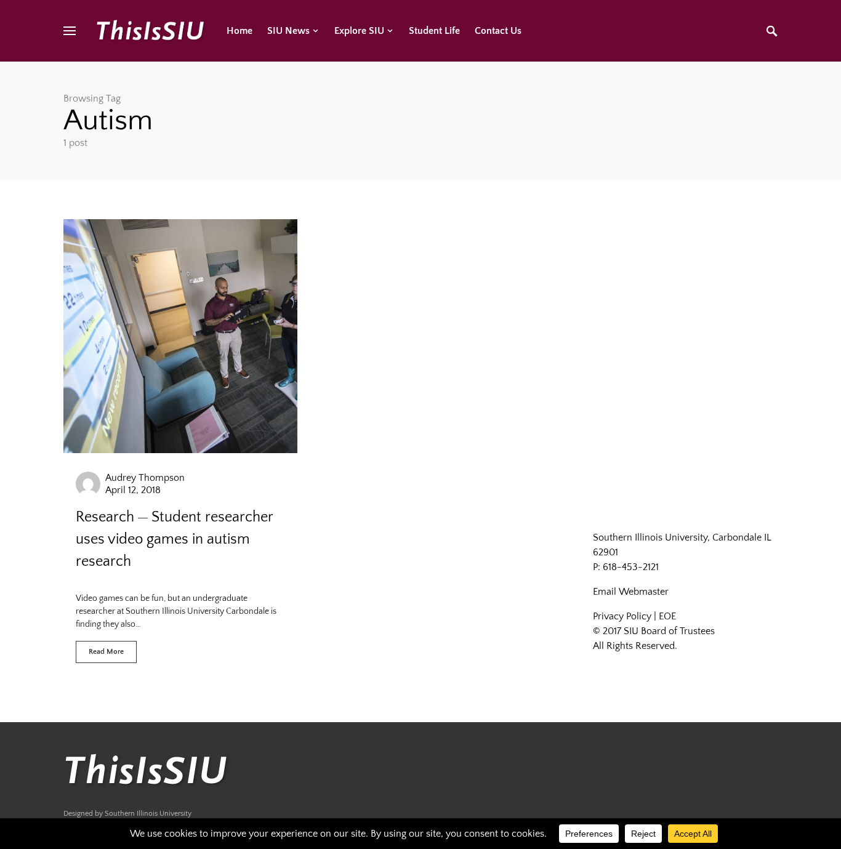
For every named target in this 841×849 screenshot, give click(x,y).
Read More (106, 652)
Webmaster (644, 591)
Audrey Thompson (145, 477)
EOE (667, 616)
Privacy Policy (622, 616)
